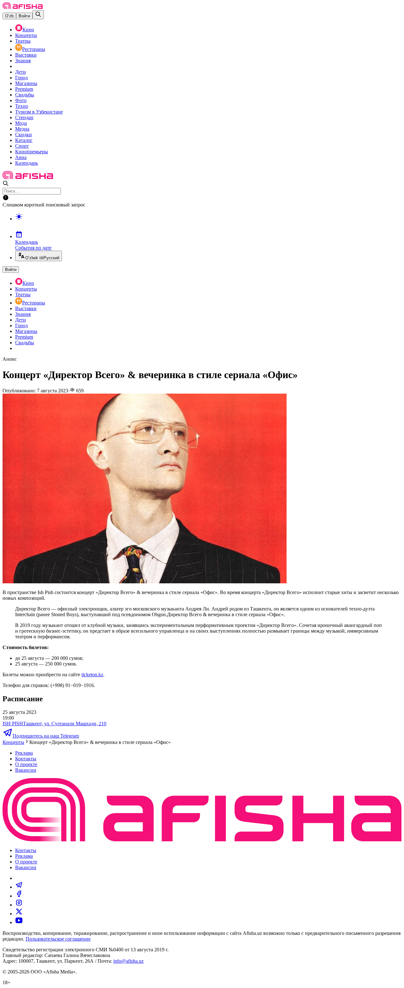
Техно (21, 106)
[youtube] (19, 922)
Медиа (22, 129)
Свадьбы (24, 94)
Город (21, 77)
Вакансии (25, 770)
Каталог (24, 140)
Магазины (26, 83)
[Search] (38, 14)
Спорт (22, 146)
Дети (20, 72)
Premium (24, 89)
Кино (28, 29)
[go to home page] (23, 7)
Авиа (21, 157)
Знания (23, 60)
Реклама (24, 753)
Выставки (26, 55)
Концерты (26, 35)
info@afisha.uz (128, 961)
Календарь (26, 163)
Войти (24, 16)
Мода (21, 123)
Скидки (23, 134)
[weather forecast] (208, 223)
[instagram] (19, 904)
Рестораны (33, 49)
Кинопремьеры (31, 151)
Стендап (24, 117)
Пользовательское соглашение (58, 939)
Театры (23, 41)
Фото (21, 100)
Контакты (25, 758)
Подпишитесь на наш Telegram (46, 736)
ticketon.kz (92, 674)
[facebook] (19, 896)
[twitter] (19, 913)
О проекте (26, 764)
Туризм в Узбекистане (39, 111)
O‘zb (9, 16)
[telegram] (19, 887)
